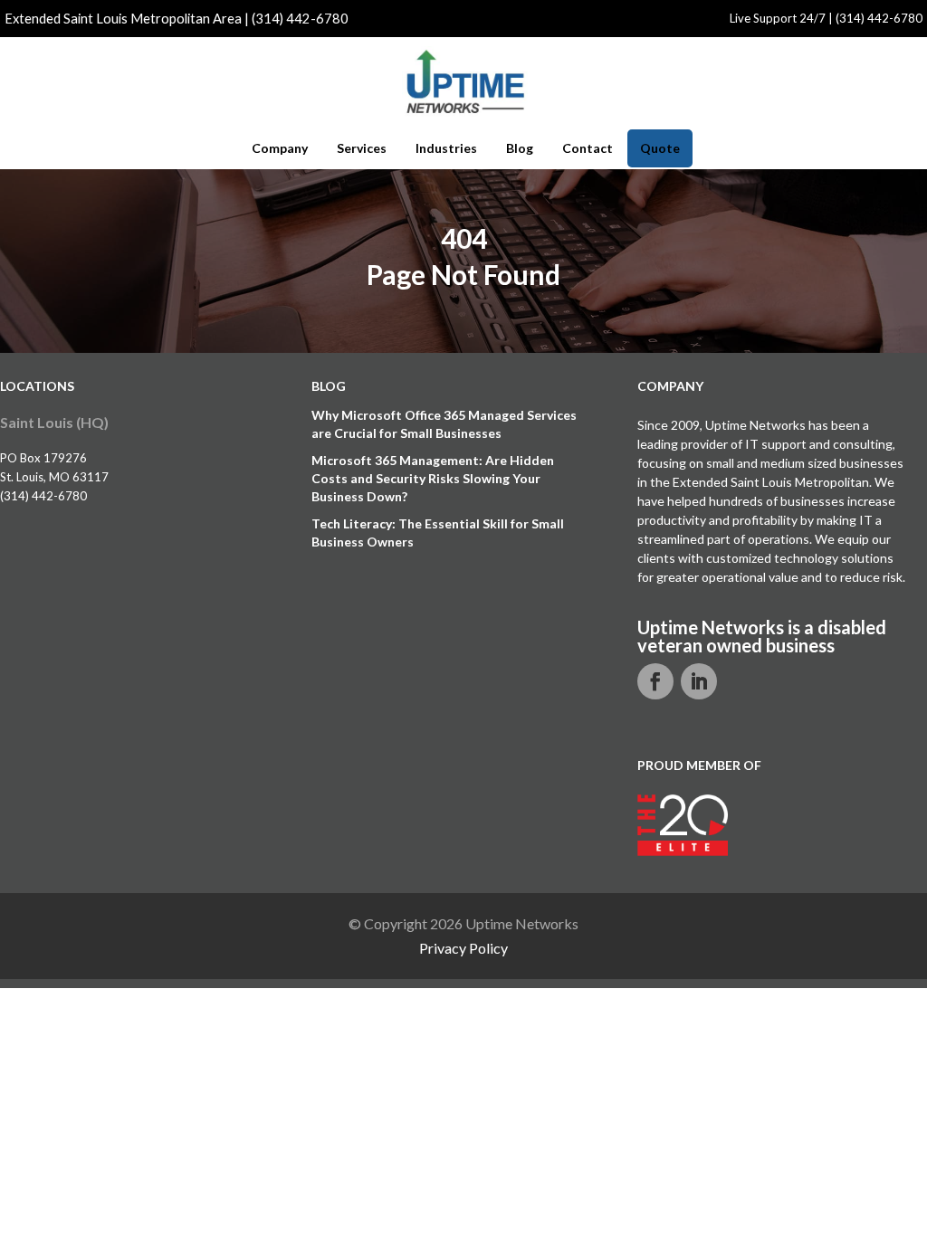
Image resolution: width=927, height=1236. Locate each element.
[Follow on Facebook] (655, 681)
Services (362, 148)
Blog (519, 148)
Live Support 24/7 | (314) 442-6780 (826, 18)
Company (280, 148)
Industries (446, 148)
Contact (587, 148)
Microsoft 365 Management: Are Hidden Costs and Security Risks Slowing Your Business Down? (432, 478)
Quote (660, 148)
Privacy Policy (463, 947)
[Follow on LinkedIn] (699, 681)
